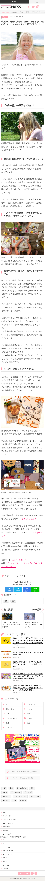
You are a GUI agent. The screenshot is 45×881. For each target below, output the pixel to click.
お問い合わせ (6, 826)
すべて (8, 704)
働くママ (6, 800)
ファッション (32, 704)
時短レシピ (6, 796)
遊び (13, 601)
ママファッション (20, 796)
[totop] (22, 808)
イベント (9, 728)
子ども (21, 12)
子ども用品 (28, 792)
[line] (35, 589)
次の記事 (36, 609)
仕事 (7, 723)
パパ (14, 800)
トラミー (5, 839)
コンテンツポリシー (8, 823)
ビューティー (11, 709)
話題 (28, 723)
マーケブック (6, 847)
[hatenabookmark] (27, 589)
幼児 (32, 788)
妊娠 (4, 788)
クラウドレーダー (8, 854)
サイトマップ (6, 834)
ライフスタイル (11, 718)
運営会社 (5, 830)
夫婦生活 (23, 800)
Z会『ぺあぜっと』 (20, 560)
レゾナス (5, 868)
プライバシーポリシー (9, 819)
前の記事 (8, 609)
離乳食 (5, 792)
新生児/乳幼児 (21, 788)
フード (8, 714)
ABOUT (5, 812)
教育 (27, 12)
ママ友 (29, 718)
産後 (11, 788)
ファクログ (6, 865)
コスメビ (5, 858)
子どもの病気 (15, 792)
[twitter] (18, 589)
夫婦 (28, 714)
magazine (14, 12)
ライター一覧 (6, 816)
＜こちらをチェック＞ (29, 519)
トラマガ (5, 843)
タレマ (5, 861)
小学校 (19, 95)
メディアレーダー (8, 850)
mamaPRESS (5, 12)
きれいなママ (34, 796)
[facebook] (9, 589)
